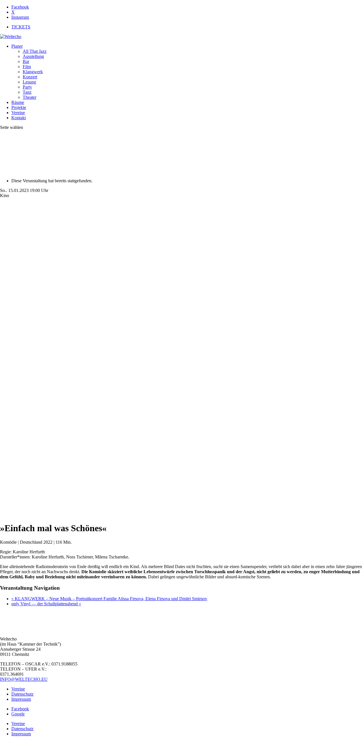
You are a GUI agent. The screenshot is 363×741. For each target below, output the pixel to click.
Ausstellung (33, 56)
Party (27, 87)
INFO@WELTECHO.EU (24, 679)
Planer (17, 46)
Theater (29, 97)
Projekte (18, 107)
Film (27, 66)
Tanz (27, 92)
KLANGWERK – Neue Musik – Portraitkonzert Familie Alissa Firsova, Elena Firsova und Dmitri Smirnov (109, 598)
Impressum (21, 699)
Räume (17, 102)
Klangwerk (33, 71)
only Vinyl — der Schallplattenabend (46, 603)
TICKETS (20, 26)
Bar (26, 61)
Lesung (29, 81)
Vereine (18, 112)
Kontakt (18, 117)
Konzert (30, 76)
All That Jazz (35, 51)
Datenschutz (22, 694)
